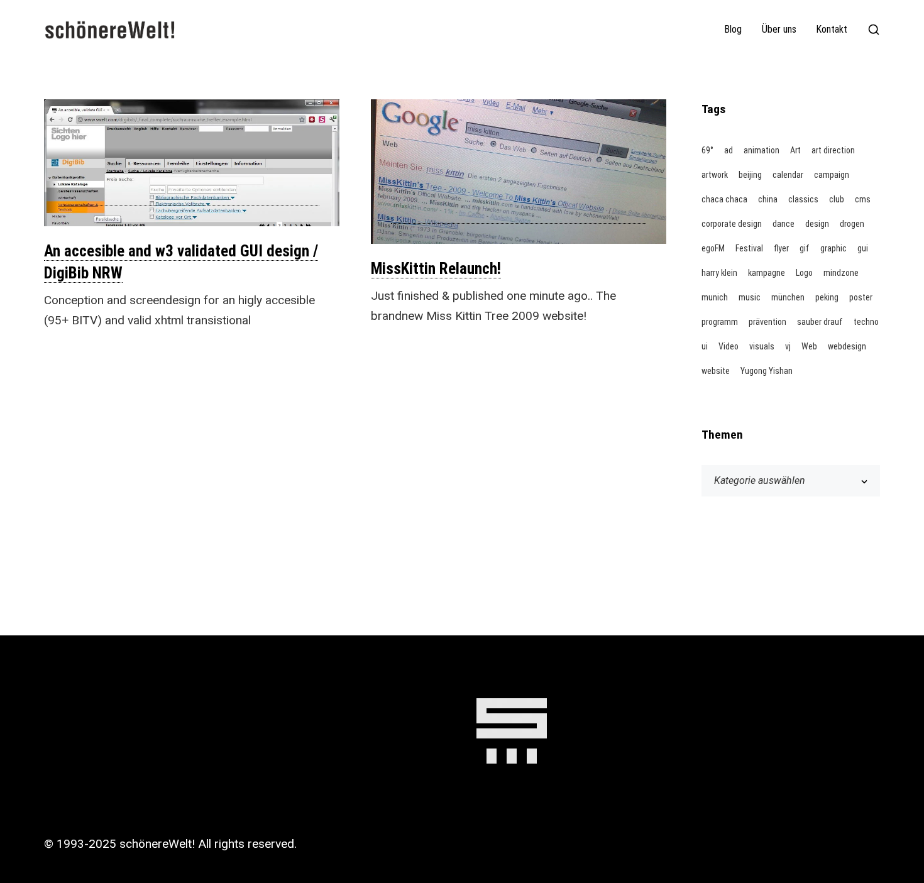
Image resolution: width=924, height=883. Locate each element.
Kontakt (832, 30)
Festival (749, 248)
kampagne (766, 273)
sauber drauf (820, 322)
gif (805, 248)
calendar (788, 175)
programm (719, 322)
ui (704, 346)
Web (809, 346)
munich (714, 297)
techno (866, 322)
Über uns (779, 30)
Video (728, 346)
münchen (788, 297)
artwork (714, 175)
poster (860, 297)
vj (788, 346)
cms (863, 199)
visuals (761, 346)
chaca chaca (724, 199)
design (817, 224)
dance (784, 224)
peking (827, 297)
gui (862, 248)
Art (795, 150)
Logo (804, 273)
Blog (733, 30)
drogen (852, 224)
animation (761, 150)
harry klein (719, 273)
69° (707, 150)
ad (728, 150)
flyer (781, 248)
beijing (750, 175)
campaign (831, 175)
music (750, 297)
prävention (767, 322)
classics (803, 199)
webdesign (847, 346)
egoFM (713, 248)
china (768, 199)
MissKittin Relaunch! (436, 269)
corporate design (731, 224)
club (836, 199)
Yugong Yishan (766, 371)
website (715, 371)
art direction (833, 150)
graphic (833, 248)
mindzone (841, 273)
